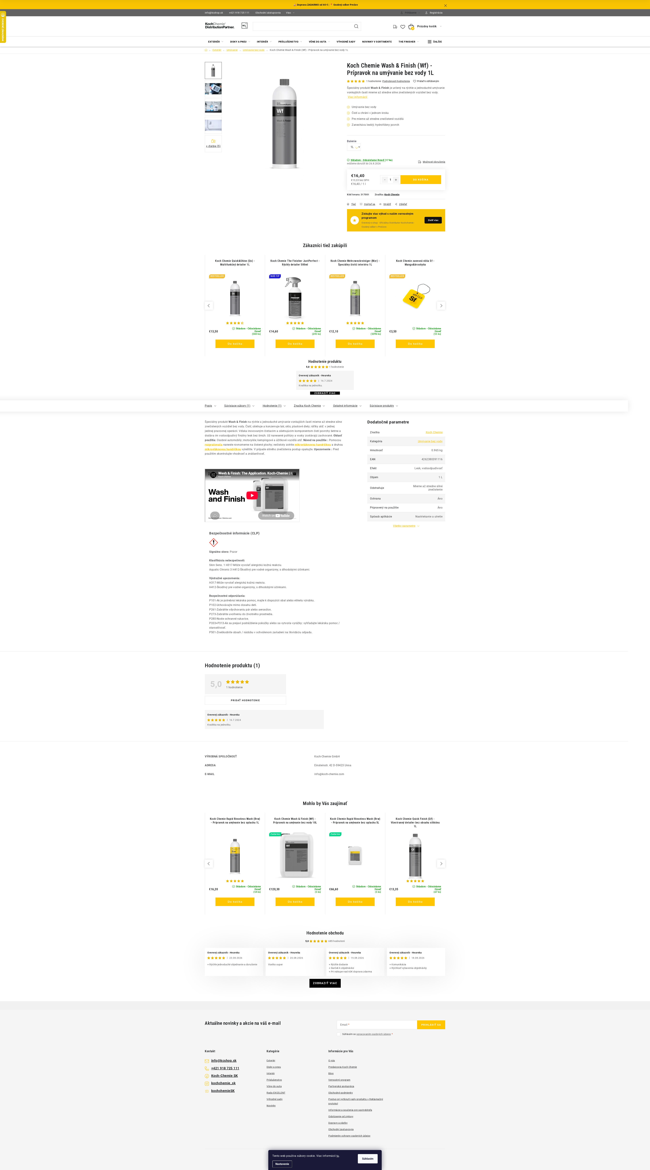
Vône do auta (274, 1086)
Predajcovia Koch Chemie (342, 1067)
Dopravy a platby (338, 1123)
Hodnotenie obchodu (325, 932)
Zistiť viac (433, 220)
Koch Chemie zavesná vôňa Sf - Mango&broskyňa (415, 262)
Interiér (271, 1073)
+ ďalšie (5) (213, 146)
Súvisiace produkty (382, 405)
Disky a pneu (274, 1067)
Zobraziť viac (325, 393)
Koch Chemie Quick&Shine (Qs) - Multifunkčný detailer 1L (235, 262)
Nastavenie (282, 1164)
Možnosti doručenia (434, 161)
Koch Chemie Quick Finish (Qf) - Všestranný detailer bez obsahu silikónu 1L (415, 822)
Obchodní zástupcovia (268, 12)
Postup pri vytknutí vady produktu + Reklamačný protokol (355, 1101)
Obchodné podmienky (340, 1092)
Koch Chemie (392, 194)
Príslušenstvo (274, 1080)
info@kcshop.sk (214, 12)
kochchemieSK (223, 1091)
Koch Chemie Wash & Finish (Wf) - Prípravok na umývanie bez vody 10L (295, 820)
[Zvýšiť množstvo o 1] (396, 180)
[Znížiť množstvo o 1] (385, 180)
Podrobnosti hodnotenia (396, 81)
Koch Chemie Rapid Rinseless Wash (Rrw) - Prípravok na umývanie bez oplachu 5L (355, 820)
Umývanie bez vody (430, 441)
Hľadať (356, 26)
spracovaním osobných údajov (373, 1034)
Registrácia (436, 12)
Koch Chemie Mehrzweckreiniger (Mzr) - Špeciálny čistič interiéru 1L (355, 262)
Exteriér (271, 1060)
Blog (330, 1073)
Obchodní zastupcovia (341, 1129)
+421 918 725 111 (239, 12)
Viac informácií (357, 97)
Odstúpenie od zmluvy (340, 1116)
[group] (235, 305)
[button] (235, 339)
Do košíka (420, 179)
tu (338, 1155)
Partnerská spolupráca (341, 1086)
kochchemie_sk (223, 1083)
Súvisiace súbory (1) (237, 405)
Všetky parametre (404, 525)
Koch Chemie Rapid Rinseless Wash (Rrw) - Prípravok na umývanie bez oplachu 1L (235, 820)
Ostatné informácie (345, 405)
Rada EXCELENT (276, 1092)
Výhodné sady (275, 1099)
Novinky (271, 1105)
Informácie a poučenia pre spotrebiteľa (350, 1110)
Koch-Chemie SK (224, 1076)
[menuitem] (216, 42)
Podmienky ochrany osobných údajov (349, 1135)
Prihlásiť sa (431, 1024)
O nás (331, 1060)
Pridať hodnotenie (245, 700)
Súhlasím (367, 1158)
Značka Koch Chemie (307, 405)
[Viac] (435, 42)
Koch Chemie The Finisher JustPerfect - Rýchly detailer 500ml (295, 262)
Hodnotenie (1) (272, 405)
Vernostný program (339, 1080)
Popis (208, 405)
